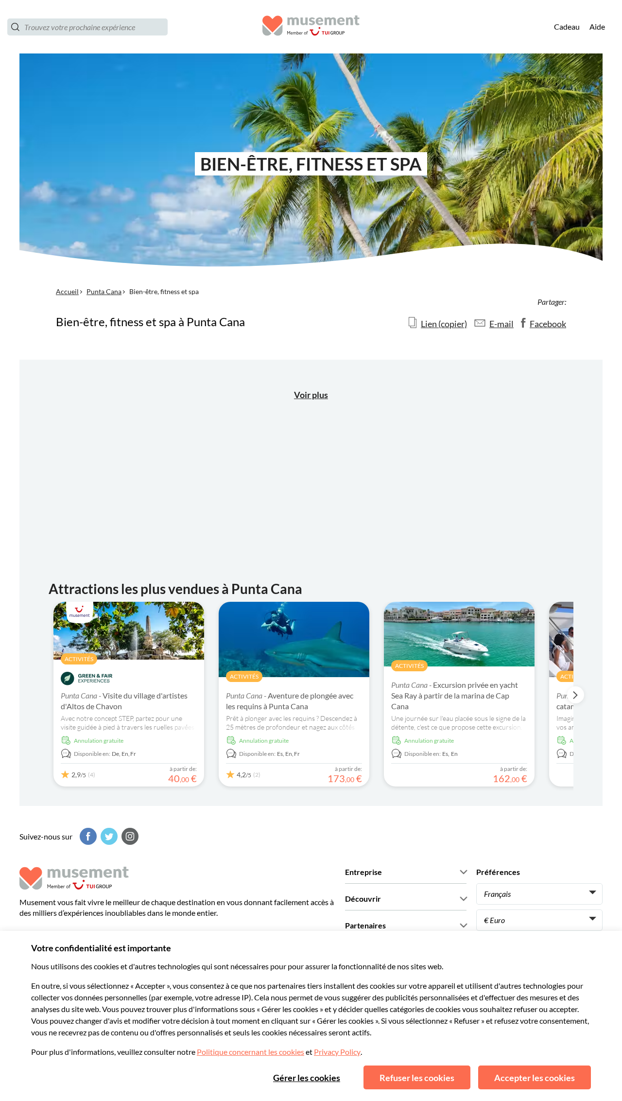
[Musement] (311, 27)
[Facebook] (87, 836)
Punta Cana (103, 291)
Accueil (67, 291)
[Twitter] (108, 836)
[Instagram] (128, 836)
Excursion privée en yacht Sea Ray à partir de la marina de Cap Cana (454, 695)
